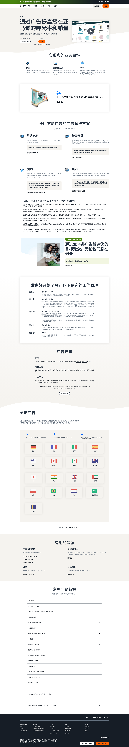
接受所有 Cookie (102, 743)
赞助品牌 (55, 313)
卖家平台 (67, 726)
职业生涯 (87, 726)
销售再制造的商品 (54, 731)
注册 (41, 41)
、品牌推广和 (41, 382)
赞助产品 (44, 313)
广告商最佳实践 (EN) (28, 559)
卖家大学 (67, 733)
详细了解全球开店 (70, 527)
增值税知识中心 (68, 728)
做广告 (52, 728)
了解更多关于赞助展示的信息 (35, 193)
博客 (86, 731)
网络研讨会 (67, 731)
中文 (88, 717)
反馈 (106, 717)
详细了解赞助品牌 (77, 157)
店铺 (76, 304)
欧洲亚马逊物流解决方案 (38, 728)
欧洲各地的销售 (23, 731)
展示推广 (56, 320)
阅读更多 (69, 574)
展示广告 (78, 361)
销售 (21, 726)
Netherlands (98, 717)
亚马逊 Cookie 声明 (31, 743)
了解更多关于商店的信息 (78, 191)
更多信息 (67, 265)
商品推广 (64, 301)
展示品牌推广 (85, 370)
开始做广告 (25, 41)
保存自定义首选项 (87, 743)
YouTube (87, 728)
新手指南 (22, 728)
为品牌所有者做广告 (28, 562)
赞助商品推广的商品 (43, 370)
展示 (46, 382)
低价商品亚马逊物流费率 (38, 731)
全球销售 (52, 726)
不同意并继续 (103, 737)
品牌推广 (80, 320)
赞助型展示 (53, 306)
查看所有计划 (53, 733)
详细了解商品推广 (31, 153)
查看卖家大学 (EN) (27, 574)
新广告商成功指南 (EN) (29, 556)
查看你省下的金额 (47, 2)
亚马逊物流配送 (36, 726)
